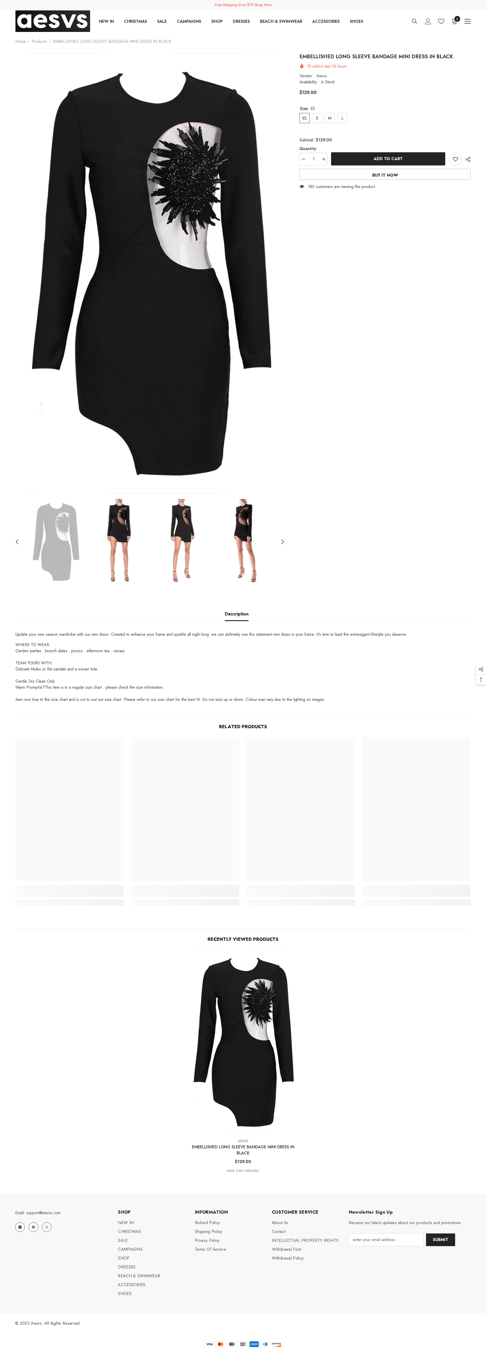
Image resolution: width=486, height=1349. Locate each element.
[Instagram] (20, 1227)
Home (20, 41)
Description (237, 614)
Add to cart (388, 159)
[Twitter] (47, 1227)
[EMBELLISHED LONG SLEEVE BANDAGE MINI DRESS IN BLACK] (243, 1042)
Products (39, 41)
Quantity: (308, 149)
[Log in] (428, 21)
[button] (17, 542)
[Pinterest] (33, 1227)
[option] (149, 273)
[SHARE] (466, 159)
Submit (440, 1240)
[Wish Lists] (441, 21)
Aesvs (321, 76)
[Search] (414, 21)
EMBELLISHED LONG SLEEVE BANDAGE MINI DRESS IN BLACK (243, 1150)
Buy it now (385, 175)
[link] (69, 894)
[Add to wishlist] (455, 159)
